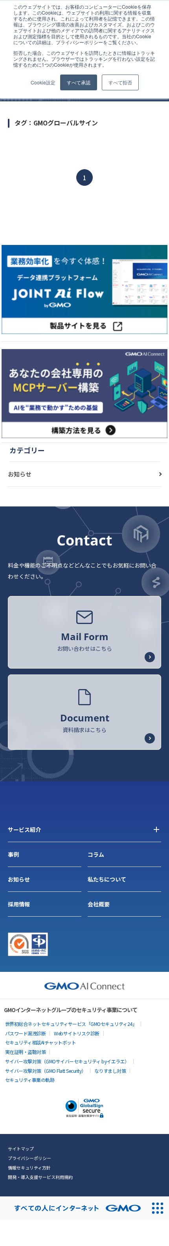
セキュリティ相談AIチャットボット (40, 1042)
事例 (13, 854)
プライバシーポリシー (29, 1158)
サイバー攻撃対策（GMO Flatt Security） (45, 1070)
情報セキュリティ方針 (29, 1167)
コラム (96, 854)
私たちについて (107, 879)
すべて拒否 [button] (120, 82)
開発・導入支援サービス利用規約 (40, 1177)
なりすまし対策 (110, 1070)
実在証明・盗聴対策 (25, 1051)
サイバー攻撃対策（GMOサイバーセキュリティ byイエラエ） (67, 1061)
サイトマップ (21, 1148)
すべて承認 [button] (78, 82)
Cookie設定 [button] (43, 82)
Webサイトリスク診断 (76, 1033)
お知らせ (19, 474)
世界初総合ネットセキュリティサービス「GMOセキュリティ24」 (71, 1023)
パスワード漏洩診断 (25, 1033)
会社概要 (99, 904)
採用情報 (19, 904)
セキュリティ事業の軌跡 (30, 1079)
